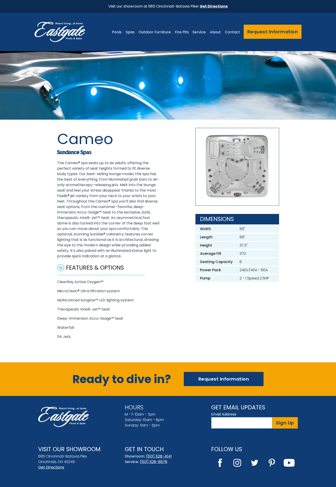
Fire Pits (182, 32)
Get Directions (51, 467)
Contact (232, 32)
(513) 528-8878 (153, 461)
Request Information (272, 32)
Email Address (223, 414)
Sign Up (285, 423)
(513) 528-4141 (159, 456)
